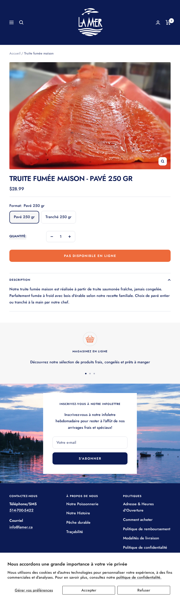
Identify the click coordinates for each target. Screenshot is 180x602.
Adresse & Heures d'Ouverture (138, 507)
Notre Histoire (78, 513)
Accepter (88, 590)
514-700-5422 (21, 510)
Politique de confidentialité (145, 547)
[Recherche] (21, 22)
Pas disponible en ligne (90, 255)
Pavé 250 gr (24, 217)
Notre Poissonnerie (82, 504)
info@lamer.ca (21, 527)
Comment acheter (138, 519)
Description (19, 280)
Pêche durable (78, 522)
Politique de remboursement (146, 529)
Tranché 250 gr (58, 217)
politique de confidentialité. (138, 577)
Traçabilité (74, 531)
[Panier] (168, 22)
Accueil (14, 53)
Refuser (143, 590)
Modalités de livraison (141, 538)
